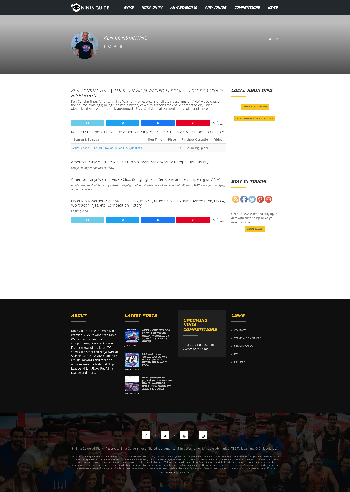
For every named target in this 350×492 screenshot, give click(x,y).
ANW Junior (215, 7)
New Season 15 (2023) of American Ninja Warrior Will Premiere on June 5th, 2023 (157, 383)
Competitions (247, 7)
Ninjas (276, 38)
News (273, 7)
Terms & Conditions (248, 338)
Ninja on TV (151, 7)
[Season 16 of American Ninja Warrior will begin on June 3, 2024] (132, 360)
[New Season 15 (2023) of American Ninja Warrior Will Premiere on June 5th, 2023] (132, 383)
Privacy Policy (243, 346)
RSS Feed (239, 362)
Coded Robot (169, 472)
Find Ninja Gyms (255, 106)
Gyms (128, 7)
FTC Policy (271, 467)
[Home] (90, 7)
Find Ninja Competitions (255, 118)
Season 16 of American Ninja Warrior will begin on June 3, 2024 (154, 359)
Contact (240, 330)
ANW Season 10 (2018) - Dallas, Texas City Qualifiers (107, 148)
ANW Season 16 (183, 7)
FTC (236, 354)
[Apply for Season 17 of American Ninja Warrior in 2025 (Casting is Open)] (132, 336)
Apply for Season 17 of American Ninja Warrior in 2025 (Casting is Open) (156, 336)
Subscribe (255, 228)
